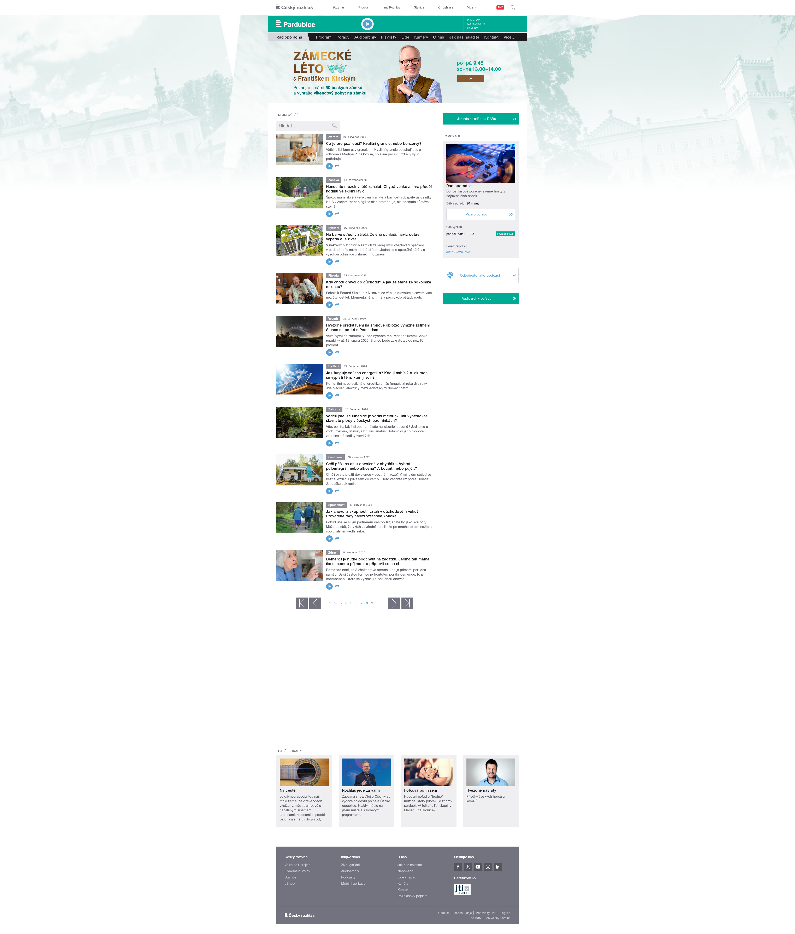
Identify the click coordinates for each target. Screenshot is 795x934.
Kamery (472, 28)
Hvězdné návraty (481, 790)
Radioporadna (459, 186)
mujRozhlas (392, 7)
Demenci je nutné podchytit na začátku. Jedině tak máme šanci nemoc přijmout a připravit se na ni (378, 561)
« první (302, 603)
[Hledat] (513, 7)
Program (364, 7)
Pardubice (505, 234)
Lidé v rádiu (406, 877)
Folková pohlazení (420, 790)
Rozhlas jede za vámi (361, 790)
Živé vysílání (350, 865)
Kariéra (403, 884)
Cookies (443, 913)
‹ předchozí (315, 603)
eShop (290, 884)
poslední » (407, 603)
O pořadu (453, 136)
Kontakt (491, 37)
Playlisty (388, 37)
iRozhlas (339, 7)
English (505, 913)
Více (510, 37)
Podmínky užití (486, 913)
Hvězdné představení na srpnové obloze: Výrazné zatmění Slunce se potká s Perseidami (378, 327)
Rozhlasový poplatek (413, 896)
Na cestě (288, 790)
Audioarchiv (476, 24)
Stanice (419, 7)
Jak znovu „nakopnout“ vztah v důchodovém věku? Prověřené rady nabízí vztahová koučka (372, 513)
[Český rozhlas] (294, 7)
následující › (394, 603)
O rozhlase (445, 7)
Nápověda (405, 871)
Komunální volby (297, 871)
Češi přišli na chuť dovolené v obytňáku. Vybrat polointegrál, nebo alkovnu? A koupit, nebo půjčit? (371, 466)
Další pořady (290, 751)
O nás (438, 37)
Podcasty (348, 877)
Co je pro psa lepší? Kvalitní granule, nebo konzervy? (373, 143)
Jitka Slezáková (458, 252)
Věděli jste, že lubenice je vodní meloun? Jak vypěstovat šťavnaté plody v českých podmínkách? (376, 418)
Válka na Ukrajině (298, 865)
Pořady (342, 37)
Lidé (405, 37)
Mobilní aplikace (353, 884)
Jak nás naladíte (464, 37)
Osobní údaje (463, 913)
